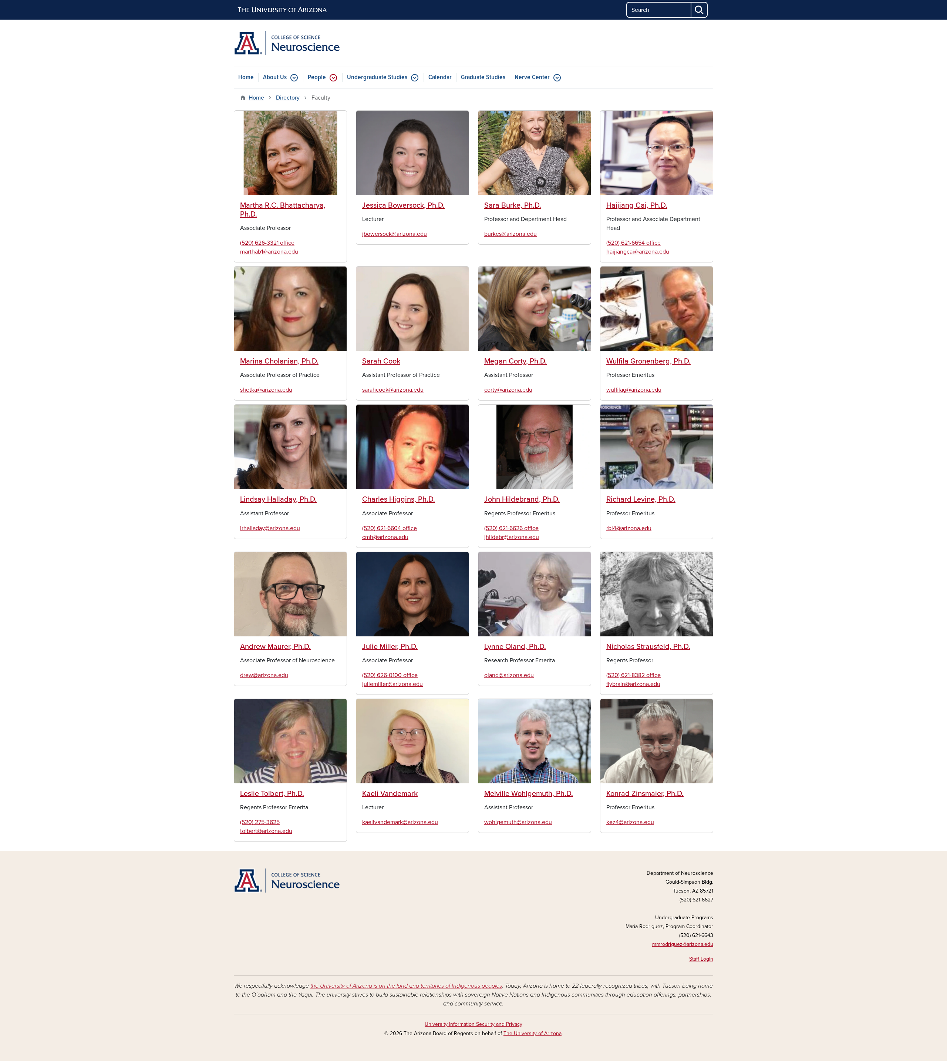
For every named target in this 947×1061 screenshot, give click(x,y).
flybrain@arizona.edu (633, 684)
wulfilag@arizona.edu (633, 390)
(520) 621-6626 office (511, 528)
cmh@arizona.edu (385, 537)
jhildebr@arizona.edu (511, 537)
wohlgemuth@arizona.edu (518, 822)
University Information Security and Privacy (473, 1024)
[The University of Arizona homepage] (282, 10)
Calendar (440, 77)
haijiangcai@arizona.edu (637, 251)
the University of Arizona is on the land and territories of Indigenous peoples (406, 986)
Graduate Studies (483, 77)
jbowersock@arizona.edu (394, 234)
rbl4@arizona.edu (628, 528)
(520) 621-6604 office (389, 528)
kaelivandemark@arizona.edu (400, 822)
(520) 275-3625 (260, 822)
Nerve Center (532, 77)
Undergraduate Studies (377, 77)
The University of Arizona (532, 1033)
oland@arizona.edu (509, 675)
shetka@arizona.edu (266, 390)
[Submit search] (699, 10)
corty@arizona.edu (508, 390)
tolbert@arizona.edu (266, 831)
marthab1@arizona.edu (269, 251)
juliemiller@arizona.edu (392, 684)
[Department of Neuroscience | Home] (311, 43)
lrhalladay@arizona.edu (270, 528)
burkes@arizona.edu (510, 234)
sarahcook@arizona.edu (393, 390)
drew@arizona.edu (264, 675)
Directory (288, 97)
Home (246, 77)
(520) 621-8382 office (633, 675)
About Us (275, 77)
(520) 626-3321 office (267, 243)
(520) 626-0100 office (390, 675)
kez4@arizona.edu (630, 822)
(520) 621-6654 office (633, 243)
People (317, 77)
